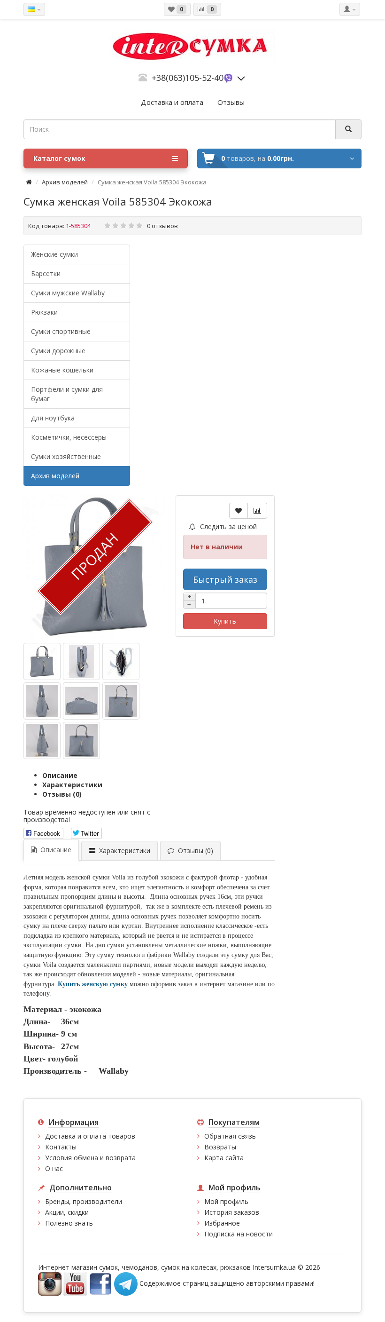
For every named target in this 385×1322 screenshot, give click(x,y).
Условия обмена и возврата (90, 1157)
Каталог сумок (59, 158)
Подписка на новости (238, 1233)
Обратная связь (230, 1136)
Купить (225, 621)
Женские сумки (54, 254)
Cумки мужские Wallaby (68, 292)
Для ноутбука (53, 417)
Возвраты (220, 1146)
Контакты (61, 1146)
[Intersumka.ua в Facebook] (100, 1283)
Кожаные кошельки (62, 369)
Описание (59, 775)
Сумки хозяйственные (66, 456)
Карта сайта (224, 1157)
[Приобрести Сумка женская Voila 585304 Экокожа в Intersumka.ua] (42, 661)
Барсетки (46, 273)
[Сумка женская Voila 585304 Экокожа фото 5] (120, 701)
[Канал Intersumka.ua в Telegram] (126, 1283)
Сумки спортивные (61, 331)
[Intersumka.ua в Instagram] (50, 1283)
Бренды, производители (83, 1201)
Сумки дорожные (58, 350)
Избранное (222, 1223)
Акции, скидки (67, 1212)
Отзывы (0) (62, 794)
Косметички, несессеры (69, 437)
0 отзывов (162, 226)
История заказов (231, 1212)
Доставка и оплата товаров (90, 1136)
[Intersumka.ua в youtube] (75, 1283)
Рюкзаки (44, 312)
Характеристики (72, 784)
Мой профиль (226, 1201)
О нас (54, 1168)
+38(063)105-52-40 (187, 77)
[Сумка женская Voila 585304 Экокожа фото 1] (81, 661)
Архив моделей (65, 182)
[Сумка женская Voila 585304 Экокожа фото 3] (42, 701)
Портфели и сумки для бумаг (67, 394)
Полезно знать (69, 1223)
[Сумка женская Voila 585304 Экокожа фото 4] (81, 701)
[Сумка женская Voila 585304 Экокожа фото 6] (42, 740)
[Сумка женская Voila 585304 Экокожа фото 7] (81, 740)
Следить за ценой (227, 526)
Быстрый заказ (225, 579)
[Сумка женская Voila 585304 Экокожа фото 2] (120, 661)
